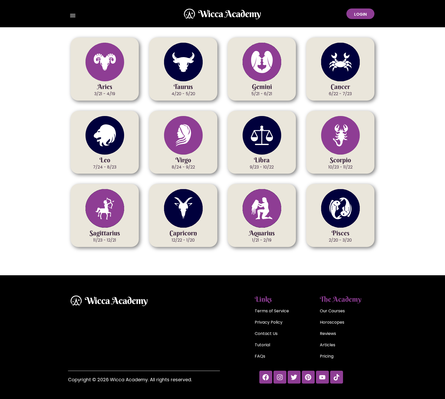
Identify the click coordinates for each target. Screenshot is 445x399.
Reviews (328, 333)
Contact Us (266, 333)
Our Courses (332, 311)
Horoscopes (332, 322)
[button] (73, 16)
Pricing (326, 356)
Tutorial (262, 345)
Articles (327, 345)
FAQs (260, 356)
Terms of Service (272, 311)
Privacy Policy (269, 322)
